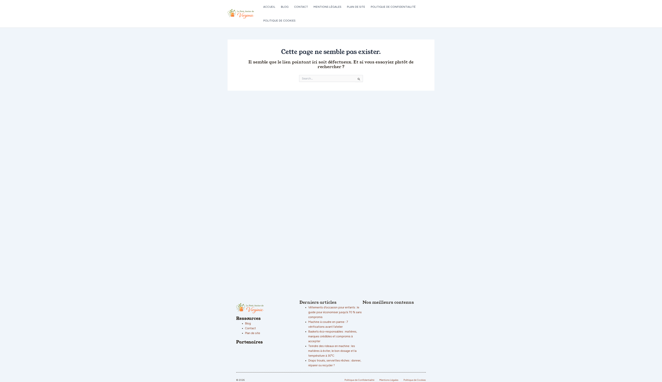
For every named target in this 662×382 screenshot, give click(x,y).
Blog (285, 6)
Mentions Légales (327, 6)
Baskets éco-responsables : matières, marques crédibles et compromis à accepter (332, 336)
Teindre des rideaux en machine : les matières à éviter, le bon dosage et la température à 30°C (332, 350)
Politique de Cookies (279, 20)
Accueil (269, 6)
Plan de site (356, 6)
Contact (301, 6)
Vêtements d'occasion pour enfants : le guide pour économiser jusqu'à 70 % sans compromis (335, 312)
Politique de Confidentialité (393, 6)
